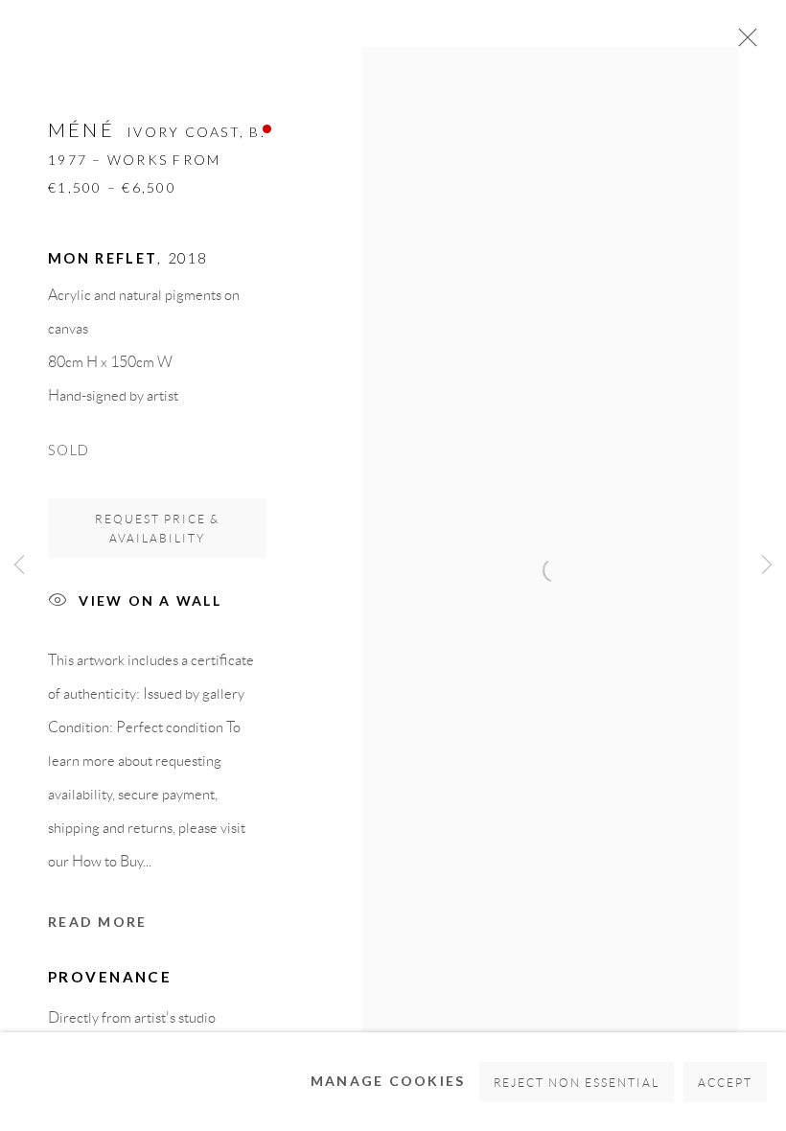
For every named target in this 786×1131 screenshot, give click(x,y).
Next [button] (767, 565)
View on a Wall (150, 600)
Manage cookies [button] (388, 1081)
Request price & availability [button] (157, 528)
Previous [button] (19, 565)
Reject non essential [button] (577, 1082)
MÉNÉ (81, 129)
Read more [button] (97, 921)
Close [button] (742, 43)
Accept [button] (725, 1082)
